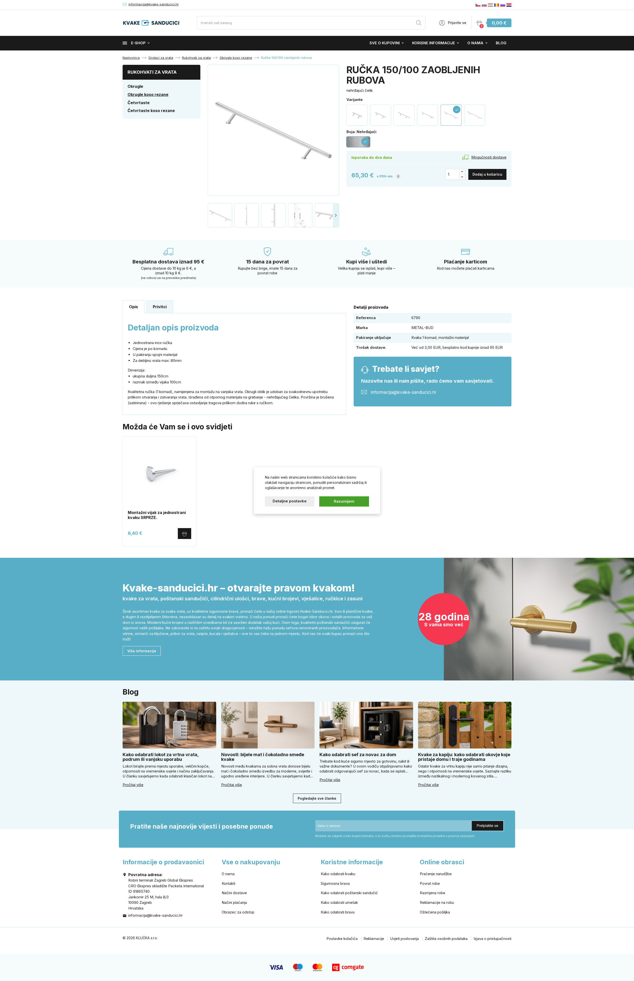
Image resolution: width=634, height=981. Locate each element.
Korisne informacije (433, 43)
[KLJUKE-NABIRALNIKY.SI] (502, 4)
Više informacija (141, 651)
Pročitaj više (133, 785)
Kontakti (228, 883)
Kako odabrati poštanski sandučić (349, 892)
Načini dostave (234, 892)
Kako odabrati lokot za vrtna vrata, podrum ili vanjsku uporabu (161, 757)
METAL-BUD (422, 327)
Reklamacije (374, 938)
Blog (501, 43)
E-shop (138, 43)
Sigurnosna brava (335, 883)
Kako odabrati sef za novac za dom (357, 754)
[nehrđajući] (427, 115)
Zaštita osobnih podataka (446, 938)
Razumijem (344, 501)
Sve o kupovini (385, 43)
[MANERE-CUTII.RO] (496, 4)
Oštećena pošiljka (435, 912)
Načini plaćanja (234, 902)
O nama (475, 43)
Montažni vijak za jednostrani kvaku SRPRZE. (157, 515)
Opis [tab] (133, 306)
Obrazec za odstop (238, 912)
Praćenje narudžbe (436, 873)
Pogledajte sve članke (317, 798)
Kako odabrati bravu (338, 912)
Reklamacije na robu (437, 902)
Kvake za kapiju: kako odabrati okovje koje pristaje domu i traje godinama (464, 757)
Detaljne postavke (290, 501)
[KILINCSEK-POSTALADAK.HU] (490, 4)
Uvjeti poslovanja (404, 938)
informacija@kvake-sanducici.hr (154, 4)
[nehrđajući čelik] (380, 115)
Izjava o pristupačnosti (492, 938)
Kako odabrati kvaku (338, 873)
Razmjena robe (432, 892)
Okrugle (135, 86)
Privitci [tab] (160, 306)
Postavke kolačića (342, 938)
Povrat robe (430, 883)
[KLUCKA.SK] (484, 4)
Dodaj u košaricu (487, 174)
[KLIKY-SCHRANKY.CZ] (478, 4)
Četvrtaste (139, 102)
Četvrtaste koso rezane (151, 110)
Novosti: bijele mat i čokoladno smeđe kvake (262, 757)
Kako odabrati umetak (339, 902)
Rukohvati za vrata (152, 72)
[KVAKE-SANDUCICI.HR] (508, 4)
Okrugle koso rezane (148, 94)
